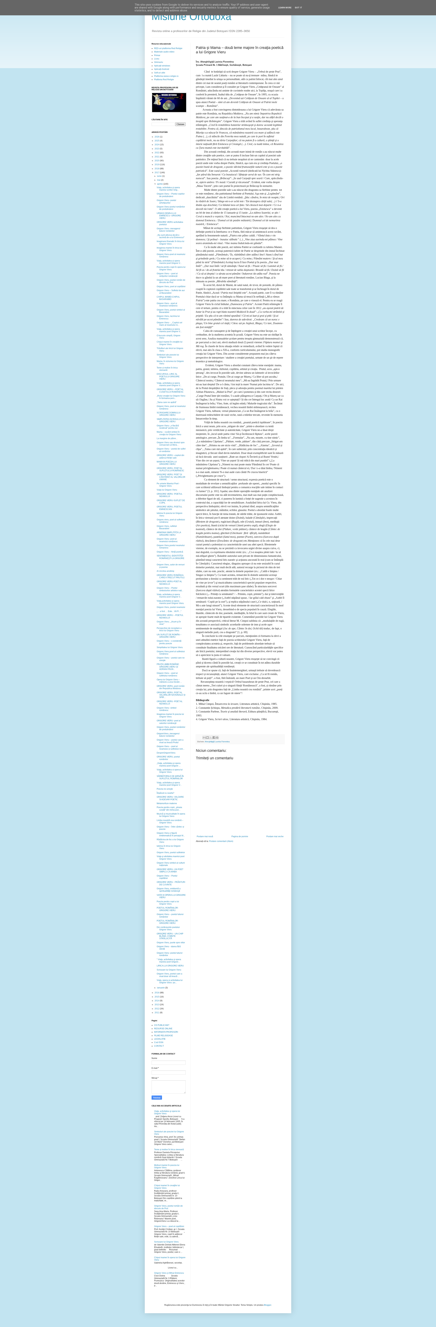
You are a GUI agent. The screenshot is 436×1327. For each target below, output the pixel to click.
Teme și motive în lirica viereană (167, 369)
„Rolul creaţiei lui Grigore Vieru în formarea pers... (171, 397)
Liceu (156, 59)
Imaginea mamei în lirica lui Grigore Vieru (169, 249)
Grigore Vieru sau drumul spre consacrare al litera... (171, 443)
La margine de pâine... (167, 438)
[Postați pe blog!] (207, 737)
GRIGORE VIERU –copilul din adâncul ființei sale (170, 456)
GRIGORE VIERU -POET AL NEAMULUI (170, 702)
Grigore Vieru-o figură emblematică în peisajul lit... (171, 834)
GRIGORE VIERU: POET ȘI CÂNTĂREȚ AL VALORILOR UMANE (171, 477)
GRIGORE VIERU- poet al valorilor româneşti (169, 721)
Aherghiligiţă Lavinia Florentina (217, 742)
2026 (157, 137)
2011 (157, 1012)
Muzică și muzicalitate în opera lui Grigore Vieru (171, 815)
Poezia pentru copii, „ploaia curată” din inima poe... (169, 808)
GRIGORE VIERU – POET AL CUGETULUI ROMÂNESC (170, 390)
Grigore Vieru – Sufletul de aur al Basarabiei (171, 291)
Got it (298, 7)
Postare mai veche (275, 836)
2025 (157, 140)
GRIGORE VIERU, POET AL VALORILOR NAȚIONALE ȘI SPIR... (171, 695)
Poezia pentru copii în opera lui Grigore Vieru (171, 268)
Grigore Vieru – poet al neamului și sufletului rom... (170, 747)
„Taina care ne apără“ (167, 402)
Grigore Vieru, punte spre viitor (171, 942)
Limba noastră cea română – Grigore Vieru (170, 821)
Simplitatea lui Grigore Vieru (170, 647)
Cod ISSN (158, 1042)
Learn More (284, 7)
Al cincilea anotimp (165, 571)
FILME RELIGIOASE (163, 1035)
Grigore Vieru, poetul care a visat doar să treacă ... (169, 975)
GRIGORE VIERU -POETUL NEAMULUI (169, 495)
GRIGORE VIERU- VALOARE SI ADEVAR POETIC (170, 798)
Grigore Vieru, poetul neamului (171, 607)
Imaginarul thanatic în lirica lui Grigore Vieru (170, 242)
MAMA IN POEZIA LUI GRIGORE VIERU (167, 463)
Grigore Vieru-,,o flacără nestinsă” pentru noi (168, 426)
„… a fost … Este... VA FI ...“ (169, 611)
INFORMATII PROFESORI (166, 1032)
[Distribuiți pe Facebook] (214, 737)
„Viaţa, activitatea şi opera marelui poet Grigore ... (169, 764)
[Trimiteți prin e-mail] (204, 737)
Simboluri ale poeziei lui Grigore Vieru (168, 356)
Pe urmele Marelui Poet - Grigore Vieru (168, 484)
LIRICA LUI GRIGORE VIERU (170, 966)
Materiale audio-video (164, 52)
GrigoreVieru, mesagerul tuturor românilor (168, 734)
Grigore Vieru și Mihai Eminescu (169, 1273)
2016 (157, 992)
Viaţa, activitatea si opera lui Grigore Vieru (170, 771)
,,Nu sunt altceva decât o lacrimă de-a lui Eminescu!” (170, 236)
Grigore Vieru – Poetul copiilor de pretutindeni (171, 195)
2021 (157, 157)
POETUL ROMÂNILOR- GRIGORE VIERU (167, 909)
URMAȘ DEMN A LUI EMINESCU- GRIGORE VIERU (169, 215)
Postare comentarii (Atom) (221, 841)
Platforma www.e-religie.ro (166, 76)
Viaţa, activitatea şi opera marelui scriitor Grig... (168, 188)
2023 (157, 149)
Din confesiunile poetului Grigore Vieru (168, 928)
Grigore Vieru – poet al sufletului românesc (167, 674)
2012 (157, 1008)
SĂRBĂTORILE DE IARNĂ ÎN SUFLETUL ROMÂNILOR (170, 777)
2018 (157, 168)
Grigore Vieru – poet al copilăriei (169, 1226)
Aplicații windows (162, 66)
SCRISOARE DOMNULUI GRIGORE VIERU (168, 414)
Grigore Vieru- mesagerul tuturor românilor (168, 229)
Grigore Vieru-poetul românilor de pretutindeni (171, 208)
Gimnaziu (158, 62)
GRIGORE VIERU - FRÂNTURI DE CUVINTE (171, 883)
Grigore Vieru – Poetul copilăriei (167, 877)
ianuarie (161, 988)
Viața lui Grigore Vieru (167, 490)
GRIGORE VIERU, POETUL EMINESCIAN (169, 508)
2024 (157, 144)
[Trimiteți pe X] (210, 737)
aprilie (160, 184)
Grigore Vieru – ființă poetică (170, 552)
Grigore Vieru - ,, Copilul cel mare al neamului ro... (169, 323)
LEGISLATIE (160, 1039)
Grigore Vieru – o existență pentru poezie (169, 642)
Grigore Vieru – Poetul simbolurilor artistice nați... (170, 589)
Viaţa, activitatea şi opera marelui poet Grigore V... (169, 330)
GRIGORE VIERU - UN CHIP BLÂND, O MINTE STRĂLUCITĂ (170, 936)
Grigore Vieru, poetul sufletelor (171, 852)
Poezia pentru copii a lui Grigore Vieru (168, 902)
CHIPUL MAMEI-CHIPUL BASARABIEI (168, 298)
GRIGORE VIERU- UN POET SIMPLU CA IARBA (170, 870)
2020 (157, 160)
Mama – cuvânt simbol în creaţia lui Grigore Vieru (169, 433)
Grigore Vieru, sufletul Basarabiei (167, 527)
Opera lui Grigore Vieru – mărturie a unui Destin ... (169, 680)
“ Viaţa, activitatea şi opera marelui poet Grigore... (169, 960)
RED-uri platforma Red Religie (168, 48)
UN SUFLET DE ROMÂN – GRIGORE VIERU (169, 635)
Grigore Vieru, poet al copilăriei (171, 286)
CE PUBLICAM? (161, 1025)
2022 (157, 152)
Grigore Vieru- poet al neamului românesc (167, 540)
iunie (159, 176)
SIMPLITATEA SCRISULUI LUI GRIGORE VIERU (171, 420)
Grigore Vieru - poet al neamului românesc (167, 304)
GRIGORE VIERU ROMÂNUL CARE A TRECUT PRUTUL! (171, 576)
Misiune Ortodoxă (191, 16)
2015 (157, 997)
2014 (157, 1000)
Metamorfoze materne (167, 803)
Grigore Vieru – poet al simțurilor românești (167, 274)
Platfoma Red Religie (164, 79)
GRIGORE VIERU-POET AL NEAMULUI (169, 582)
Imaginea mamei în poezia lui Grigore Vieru (170, 715)
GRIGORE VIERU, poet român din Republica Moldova (171, 687)
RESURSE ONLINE (163, 1028)
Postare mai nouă (205, 836)
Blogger (267, 1305)
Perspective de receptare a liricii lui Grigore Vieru (169, 629)
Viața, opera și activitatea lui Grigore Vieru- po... (170, 981)
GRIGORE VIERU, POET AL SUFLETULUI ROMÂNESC (170, 469)
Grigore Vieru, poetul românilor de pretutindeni (171, 728)
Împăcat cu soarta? (165, 793)
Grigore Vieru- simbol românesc (166, 709)
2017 (157, 172)
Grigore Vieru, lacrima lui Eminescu (168, 317)
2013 (157, 1004)
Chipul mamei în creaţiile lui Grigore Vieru (169, 343)
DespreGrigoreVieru (166, 753)
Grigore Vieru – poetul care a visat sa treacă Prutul (170, 741)
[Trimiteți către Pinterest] (217, 737)
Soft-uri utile (159, 73)
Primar (157, 55)
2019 (157, 164)
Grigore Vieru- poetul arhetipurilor (166, 201)
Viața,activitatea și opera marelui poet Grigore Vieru (170, 602)
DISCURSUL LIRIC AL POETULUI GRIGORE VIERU (168, 376)
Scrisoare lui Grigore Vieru (169, 970)
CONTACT (159, 1046)
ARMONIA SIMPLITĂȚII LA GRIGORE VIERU (169, 533)
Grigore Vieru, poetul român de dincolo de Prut (171, 281)
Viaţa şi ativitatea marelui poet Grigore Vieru (170, 857)
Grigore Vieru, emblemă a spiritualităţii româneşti (169, 889)
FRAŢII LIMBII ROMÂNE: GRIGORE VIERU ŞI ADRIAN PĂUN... (168, 666)
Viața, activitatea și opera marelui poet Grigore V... (169, 262)
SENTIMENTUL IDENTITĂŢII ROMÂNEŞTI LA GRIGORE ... (170, 558)
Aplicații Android (161, 69)
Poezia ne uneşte (165, 789)
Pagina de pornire (239, 836)
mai (159, 180)
